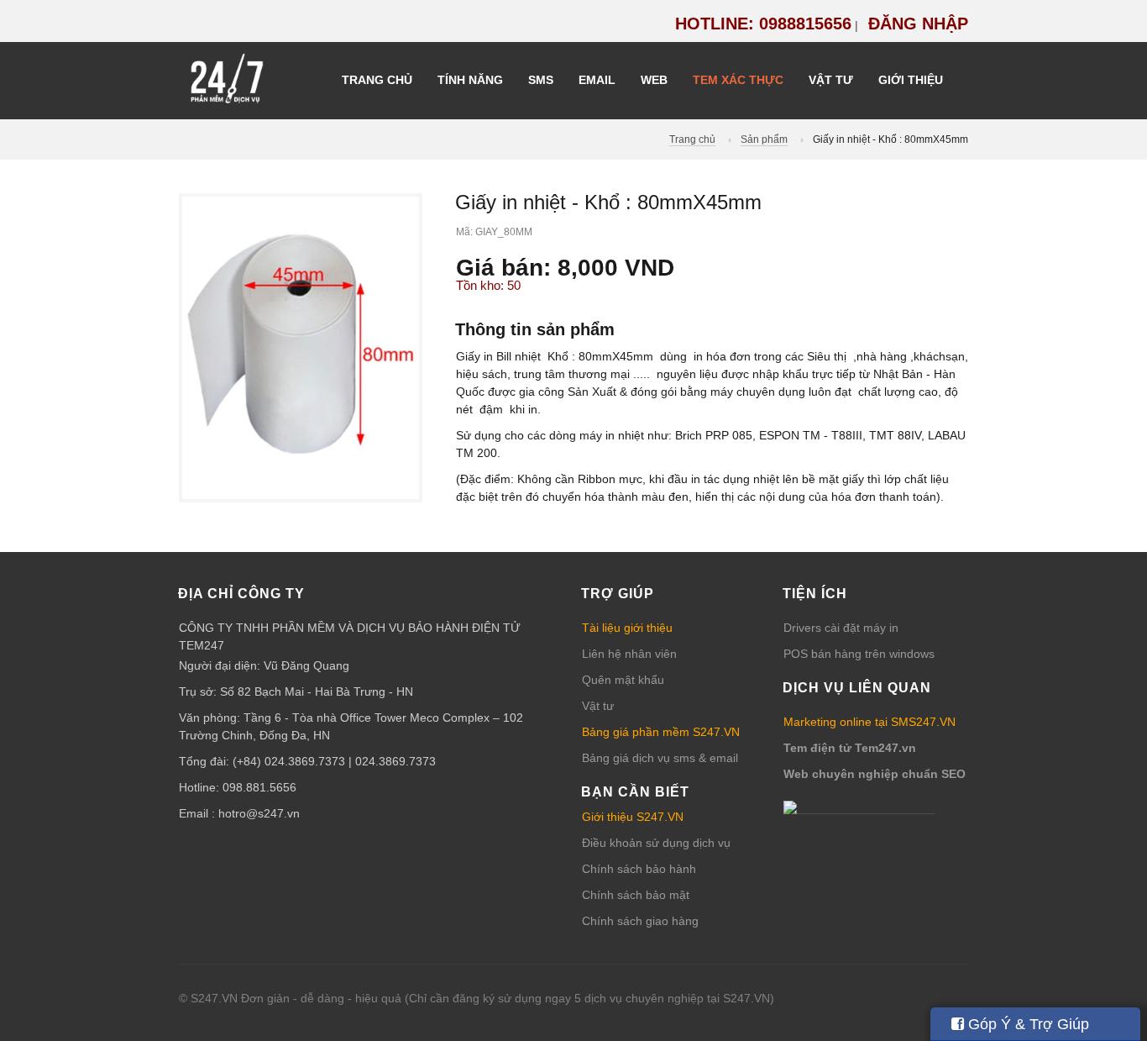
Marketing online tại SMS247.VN (869, 721)
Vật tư (831, 80)
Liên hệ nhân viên (629, 653)
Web (654, 80)
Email (597, 80)
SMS (540, 80)
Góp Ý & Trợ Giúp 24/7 (1020, 1028)
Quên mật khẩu (623, 679)
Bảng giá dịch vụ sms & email (660, 758)
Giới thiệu (910, 80)
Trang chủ (377, 80)
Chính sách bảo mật (635, 895)
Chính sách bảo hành (639, 868)
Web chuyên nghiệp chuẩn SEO (874, 774)
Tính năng (470, 80)
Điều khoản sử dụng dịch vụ (656, 842)
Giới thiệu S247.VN (632, 816)
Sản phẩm (764, 139)
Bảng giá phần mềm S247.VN (661, 732)
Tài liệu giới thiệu (627, 627)
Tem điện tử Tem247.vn (849, 747)
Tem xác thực (738, 80)
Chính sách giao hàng (640, 921)
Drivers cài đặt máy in (840, 627)
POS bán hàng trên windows (859, 653)
